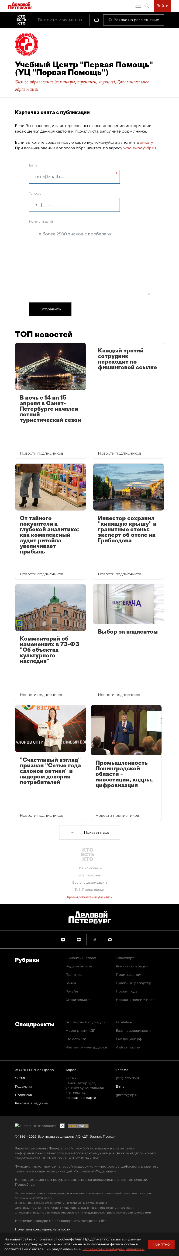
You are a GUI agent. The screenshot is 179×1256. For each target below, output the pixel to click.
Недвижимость (78, 966)
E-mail (34, 165)
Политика (74, 975)
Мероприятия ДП (80, 1030)
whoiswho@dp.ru (139, 148)
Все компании (89, 868)
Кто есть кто (75, 1039)
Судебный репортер (133, 983)
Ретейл (71, 991)
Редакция (23, 1086)
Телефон (36, 193)
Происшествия (129, 975)
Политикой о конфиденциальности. (114, 1249)
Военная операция (132, 966)
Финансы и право (80, 958)
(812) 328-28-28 (128, 1078)
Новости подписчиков (135, 1000)
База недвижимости (133, 1030)
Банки (70, 983)
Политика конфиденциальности (43, 1229)
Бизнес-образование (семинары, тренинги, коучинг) (65, 81)
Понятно (161, 1244)
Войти (162, 5)
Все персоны (89, 875)
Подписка (23, 1095)
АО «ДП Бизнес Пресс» (35, 1070)
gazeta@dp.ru (127, 1095)
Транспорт (125, 958)
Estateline (124, 1022)
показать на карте (80, 1098)
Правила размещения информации (89, 897)
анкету (146, 142)
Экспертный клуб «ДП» (85, 1022)
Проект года (126, 991)
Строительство (78, 1000)
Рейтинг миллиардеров (86, 1047)
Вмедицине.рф (129, 1039)
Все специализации (89, 882)
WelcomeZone (128, 1047)
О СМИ (21, 1078)
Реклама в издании (31, 1103)
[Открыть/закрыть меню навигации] (138, 5)
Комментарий (41, 221)
